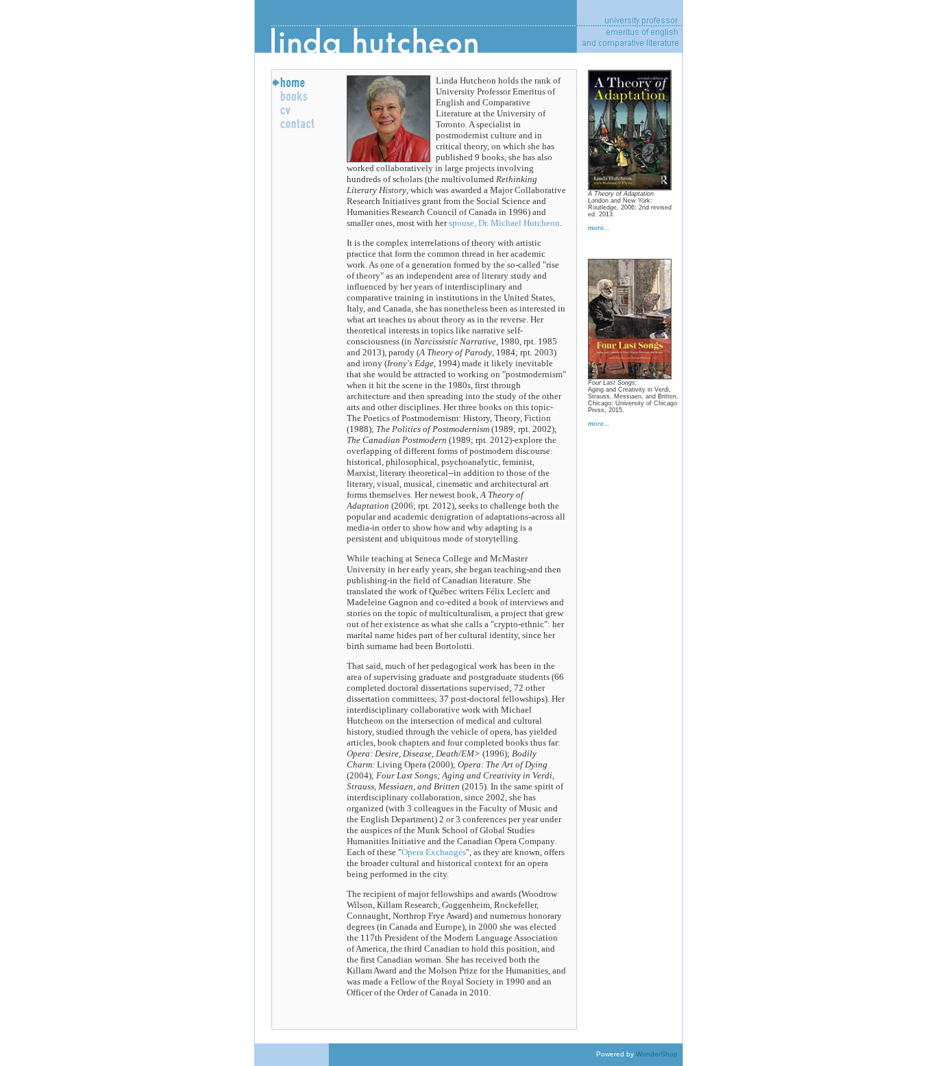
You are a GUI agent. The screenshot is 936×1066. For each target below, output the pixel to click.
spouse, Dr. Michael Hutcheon (504, 223)
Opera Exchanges (434, 852)
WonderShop (657, 1054)
